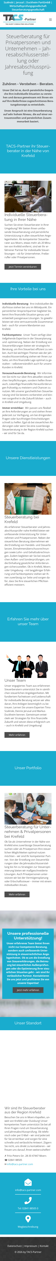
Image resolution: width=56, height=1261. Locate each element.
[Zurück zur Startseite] (19, 19)
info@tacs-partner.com (20, 1164)
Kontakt (44, 1246)
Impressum (30, 1246)
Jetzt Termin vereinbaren (23, 266)
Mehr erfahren (17, 735)
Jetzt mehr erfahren (28, 990)
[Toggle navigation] (50, 20)
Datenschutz (14, 1246)
